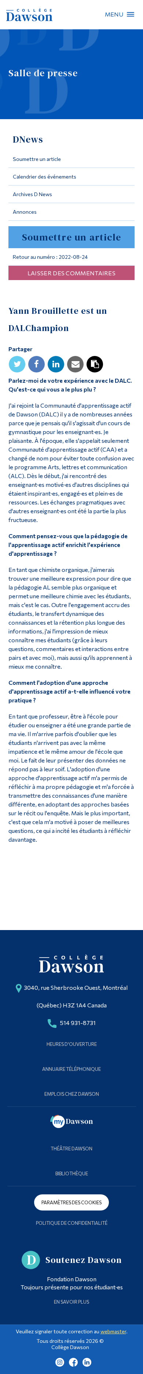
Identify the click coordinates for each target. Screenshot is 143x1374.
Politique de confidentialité (71, 1223)
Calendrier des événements (44, 176)
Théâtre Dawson (71, 1148)
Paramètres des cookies (71, 1202)
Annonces (25, 212)
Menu (130, 14)
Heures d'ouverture (72, 1044)
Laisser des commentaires (71, 272)
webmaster (113, 1331)
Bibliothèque (71, 1173)
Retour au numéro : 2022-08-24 (50, 257)
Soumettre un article (37, 159)
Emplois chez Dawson (71, 1094)
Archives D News (32, 194)
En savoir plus (71, 1302)
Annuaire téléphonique (71, 1069)
